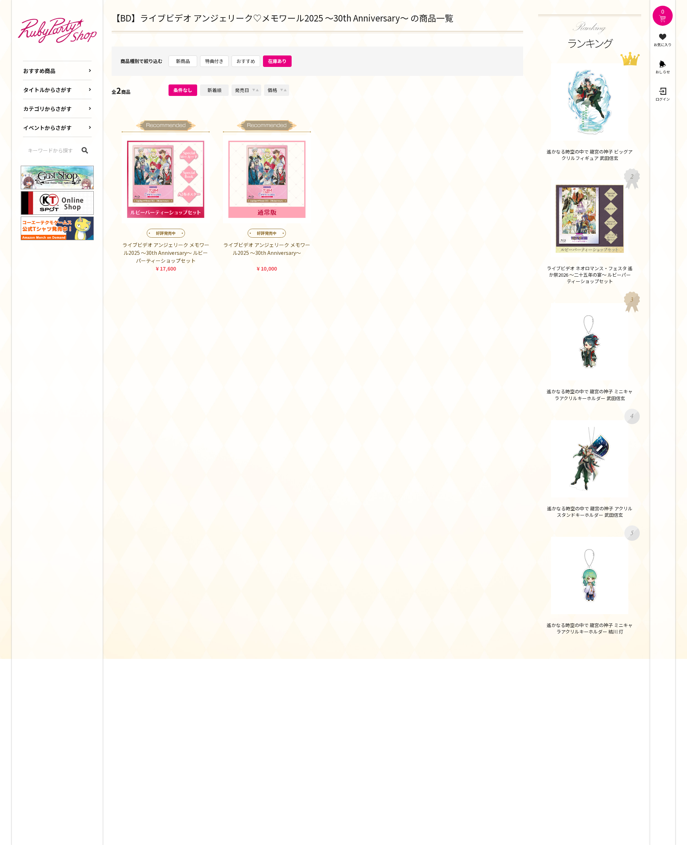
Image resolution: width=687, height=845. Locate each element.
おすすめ (246, 61)
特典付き (214, 61)
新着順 (214, 90)
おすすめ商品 (39, 70)
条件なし (183, 90)
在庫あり (277, 61)
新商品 (183, 61)
